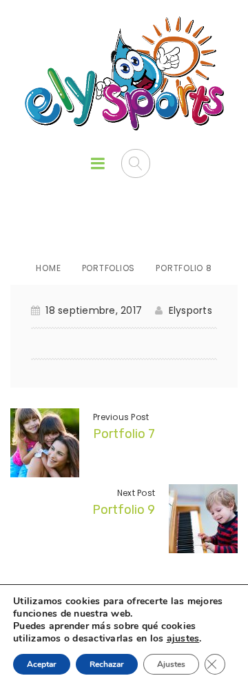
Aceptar (41, 664)
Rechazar (107, 664)
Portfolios (109, 268)
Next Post (136, 493)
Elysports (190, 310)
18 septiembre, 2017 (93, 310)
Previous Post (121, 417)
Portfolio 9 (123, 509)
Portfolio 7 (124, 433)
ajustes (183, 639)
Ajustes (171, 664)
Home (48, 268)
